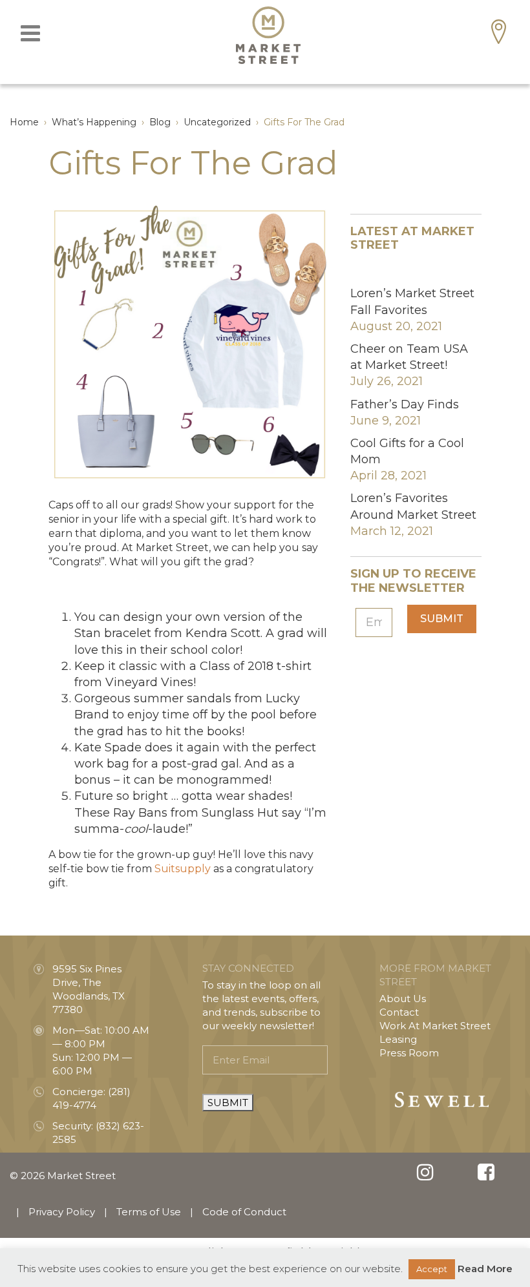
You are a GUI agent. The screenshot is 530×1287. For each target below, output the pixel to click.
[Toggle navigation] (30, 33)
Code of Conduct (244, 1212)
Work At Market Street (435, 1026)
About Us (402, 998)
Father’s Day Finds (404, 404)
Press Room (409, 1053)
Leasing (398, 1039)
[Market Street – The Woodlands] (268, 35)
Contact (399, 1012)
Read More (485, 1268)
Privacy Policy (61, 1212)
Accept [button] (431, 1269)
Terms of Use (148, 1212)
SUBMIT (227, 1102)
